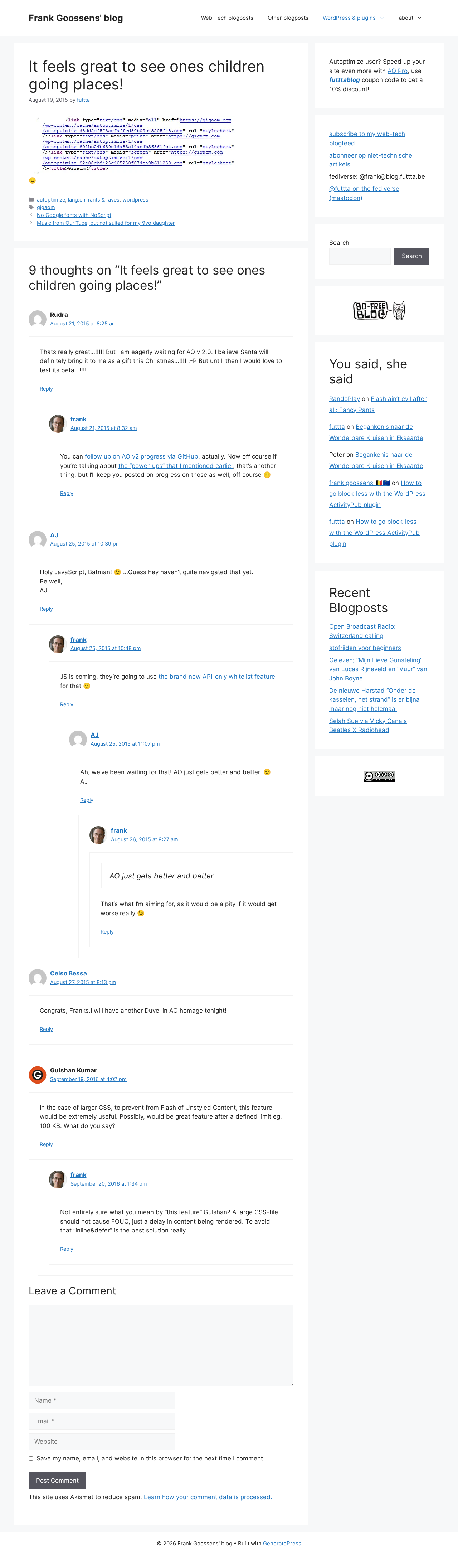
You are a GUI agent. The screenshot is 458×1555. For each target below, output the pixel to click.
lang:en (76, 200)
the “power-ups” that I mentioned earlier (175, 465)
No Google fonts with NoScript (74, 215)
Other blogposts (288, 17)
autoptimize (51, 200)
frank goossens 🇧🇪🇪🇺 (359, 482)
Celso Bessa (68, 973)
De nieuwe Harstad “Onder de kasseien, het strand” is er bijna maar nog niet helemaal (374, 699)
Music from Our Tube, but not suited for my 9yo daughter (106, 223)
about (406, 17)
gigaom (46, 207)
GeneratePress (282, 1543)
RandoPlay (344, 398)
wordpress (135, 200)
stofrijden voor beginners (365, 647)
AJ (54, 535)
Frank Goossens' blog (76, 18)
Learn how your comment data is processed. (208, 1497)
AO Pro (398, 70)
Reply (46, 389)
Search (339, 242)
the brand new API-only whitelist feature (217, 676)
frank (78, 419)
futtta (337, 426)
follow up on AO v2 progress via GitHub (141, 456)
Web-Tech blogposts (227, 17)
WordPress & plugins (349, 17)
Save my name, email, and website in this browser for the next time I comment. (150, 1458)
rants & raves (104, 200)
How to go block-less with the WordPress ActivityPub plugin (377, 493)
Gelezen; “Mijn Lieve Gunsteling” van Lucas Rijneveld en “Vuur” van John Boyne (378, 669)
